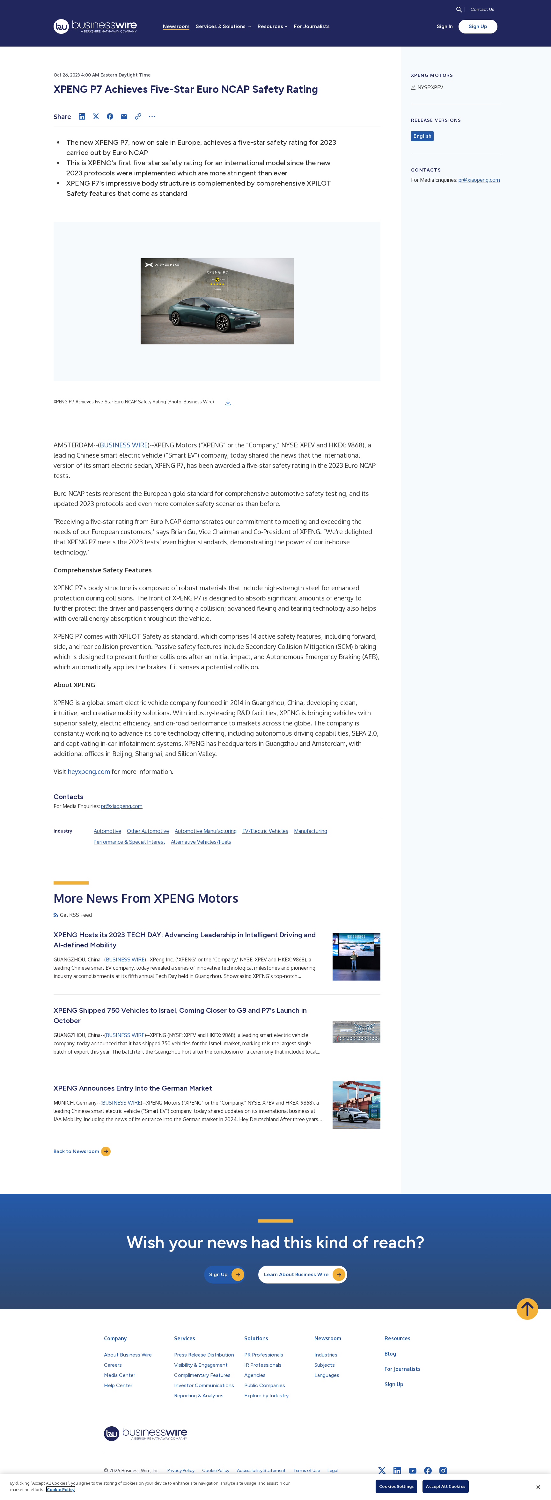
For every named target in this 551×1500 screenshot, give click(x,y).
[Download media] (228, 403)
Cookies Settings (396, 1486)
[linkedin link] (397, 1470)
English (422, 136)
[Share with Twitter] (96, 116)
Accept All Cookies (445, 1486)
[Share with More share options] (152, 116)
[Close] (538, 1487)
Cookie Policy (61, 1489)
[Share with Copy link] (138, 116)
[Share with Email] (124, 116)
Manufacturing (310, 831)
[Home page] (95, 26)
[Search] (459, 9)
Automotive (107, 831)
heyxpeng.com (89, 771)
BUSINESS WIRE (124, 445)
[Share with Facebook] (110, 116)
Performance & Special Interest (129, 842)
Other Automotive (148, 831)
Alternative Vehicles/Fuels (201, 842)
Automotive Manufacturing (206, 831)
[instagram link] (443, 1470)
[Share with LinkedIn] (82, 116)
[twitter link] (382, 1470)
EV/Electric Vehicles (265, 831)
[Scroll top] (527, 1309)
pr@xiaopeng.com (122, 806)
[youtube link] (412, 1471)
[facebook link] (428, 1470)
